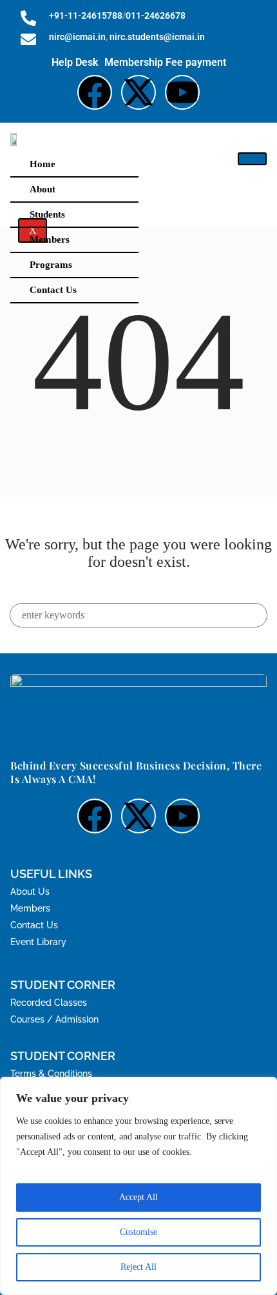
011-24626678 (156, 15)
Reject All (138, 1267)
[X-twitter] (138, 92)
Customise (138, 1232)
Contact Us (53, 290)
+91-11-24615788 (85, 15)
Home (42, 164)
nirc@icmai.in (77, 37)
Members (50, 239)
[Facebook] (94, 92)
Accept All (138, 1197)
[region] (138, 1186)
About (42, 189)
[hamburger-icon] (252, 158)
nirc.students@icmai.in (157, 37)
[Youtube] (182, 92)
